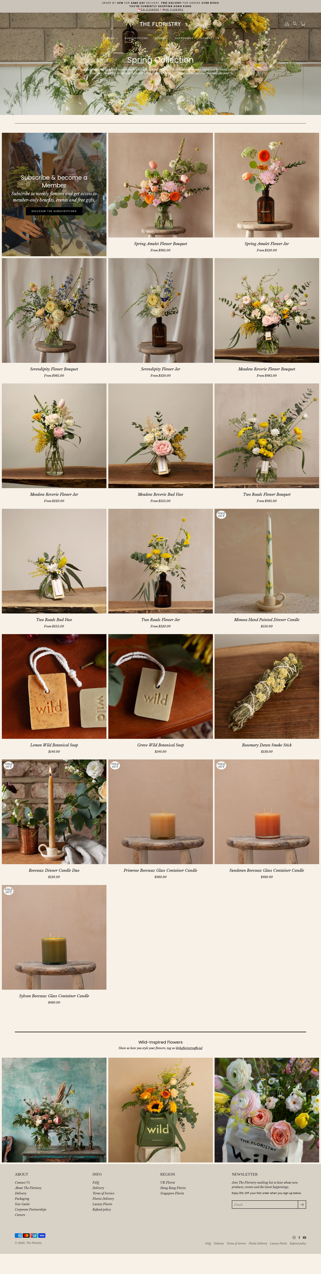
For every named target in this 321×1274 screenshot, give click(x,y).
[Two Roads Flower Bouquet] (267, 435)
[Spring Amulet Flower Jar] (267, 185)
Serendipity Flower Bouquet (54, 369)
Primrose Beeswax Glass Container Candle (160, 870)
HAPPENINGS (184, 38)
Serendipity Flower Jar (160, 369)
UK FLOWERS (174, 9)
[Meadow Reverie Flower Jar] (54, 435)
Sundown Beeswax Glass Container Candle (267, 870)
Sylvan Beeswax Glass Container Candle (54, 996)
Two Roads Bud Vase (54, 620)
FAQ (96, 1182)
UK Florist (167, 1182)
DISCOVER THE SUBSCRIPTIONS (54, 211)
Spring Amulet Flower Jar (267, 244)
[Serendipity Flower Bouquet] (54, 310)
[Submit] (302, 1204)
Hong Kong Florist (173, 1188)
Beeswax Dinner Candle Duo (54, 870)
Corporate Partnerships (30, 1209)
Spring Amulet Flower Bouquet (160, 244)
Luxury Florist (102, 1204)
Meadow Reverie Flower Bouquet (267, 369)
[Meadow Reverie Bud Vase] (160, 435)
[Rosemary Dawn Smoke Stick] (267, 686)
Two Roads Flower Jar (160, 620)
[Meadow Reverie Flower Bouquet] (267, 310)
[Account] (287, 24)
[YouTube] (304, 1237)
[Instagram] (294, 1237)
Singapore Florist (172, 1193)
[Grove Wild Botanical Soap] (160, 686)
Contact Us (22, 1182)
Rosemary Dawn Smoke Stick (267, 745)
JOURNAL (161, 38)
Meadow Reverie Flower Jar (54, 494)
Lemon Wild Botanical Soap (54, 745)
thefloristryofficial (190, 1048)
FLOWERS (108, 38)
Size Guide (22, 1204)
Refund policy (102, 1209)
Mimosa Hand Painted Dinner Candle (267, 620)
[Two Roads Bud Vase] (54, 561)
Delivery (20, 1193)
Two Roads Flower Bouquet (267, 494)
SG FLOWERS (150, 9)
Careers (20, 1215)
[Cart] (303, 24)
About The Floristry (28, 1188)
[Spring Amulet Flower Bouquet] (160, 185)
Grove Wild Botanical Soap (160, 745)
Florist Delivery (103, 1199)
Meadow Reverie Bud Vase (160, 494)
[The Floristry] (160, 24)
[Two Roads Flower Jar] (160, 561)
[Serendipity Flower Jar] (160, 310)
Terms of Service (103, 1193)
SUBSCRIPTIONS (136, 38)
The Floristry (34, 1243)
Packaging (22, 1199)
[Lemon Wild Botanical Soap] (54, 686)
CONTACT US (210, 38)
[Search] (295, 24)
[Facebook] (299, 1237)
